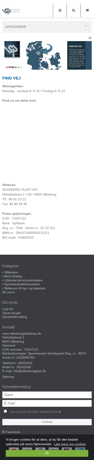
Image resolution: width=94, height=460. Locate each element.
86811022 (25, 363)
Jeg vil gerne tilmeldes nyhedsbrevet (42, 411)
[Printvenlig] (90, 37)
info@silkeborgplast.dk (29, 371)
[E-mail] (47, 403)
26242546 (23, 367)
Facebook (13, 432)
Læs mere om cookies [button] (70, 444)
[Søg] (73, 10)
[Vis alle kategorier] (86, 26)
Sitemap (8, 376)
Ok (47, 453)
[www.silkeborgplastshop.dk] (11, 10)
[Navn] (47, 394)
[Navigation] (60, 10)
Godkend (47, 421)
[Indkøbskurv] (87, 10)
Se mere (8, 292)
